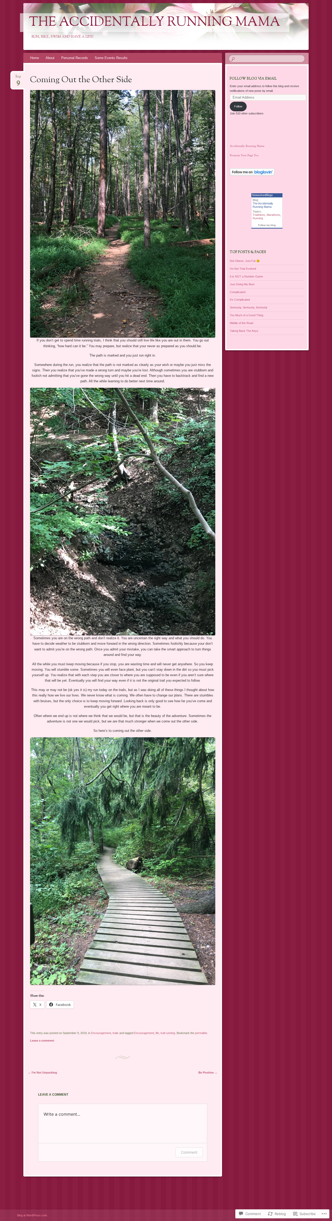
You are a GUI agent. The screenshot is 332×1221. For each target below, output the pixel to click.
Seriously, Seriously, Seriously (248, 307)
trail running (168, 1033)
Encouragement (101, 1033)
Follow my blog (267, 225)
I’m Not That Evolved (243, 268)
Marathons (273, 214)
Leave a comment (42, 1040)
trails (116, 1033)
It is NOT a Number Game (246, 276)
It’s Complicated (240, 299)
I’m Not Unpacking (42, 1072)
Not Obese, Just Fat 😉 (245, 260)
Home (34, 58)
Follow (238, 106)
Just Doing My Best (242, 284)
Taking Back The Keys (244, 330)
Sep (18, 78)
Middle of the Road (241, 323)
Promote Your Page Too (244, 155)
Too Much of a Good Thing (246, 315)
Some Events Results (111, 58)
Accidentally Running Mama (247, 145)
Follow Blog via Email (253, 78)
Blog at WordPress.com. (32, 1215)
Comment (189, 1152)
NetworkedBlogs (262, 195)
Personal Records (74, 58)
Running (258, 218)
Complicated (237, 292)
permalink (201, 1033)
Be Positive (207, 1072)
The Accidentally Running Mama (154, 22)
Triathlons (259, 214)
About (50, 58)
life (157, 1033)
